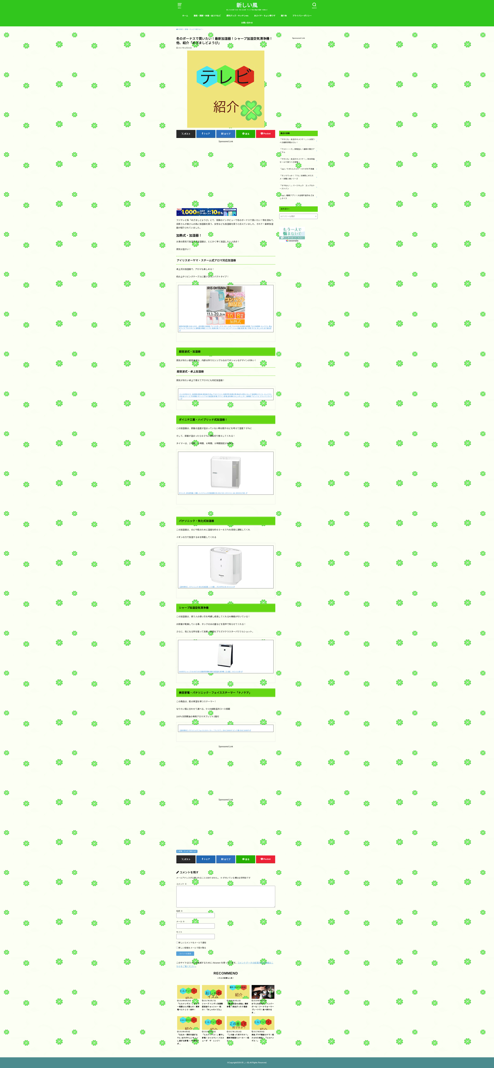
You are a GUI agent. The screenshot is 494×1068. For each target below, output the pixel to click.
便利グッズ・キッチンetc (237, 16)
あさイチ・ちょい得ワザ (264, 16)
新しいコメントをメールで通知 (192, 943)
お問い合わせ (247, 23)
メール (180, 922)
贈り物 (284, 16)
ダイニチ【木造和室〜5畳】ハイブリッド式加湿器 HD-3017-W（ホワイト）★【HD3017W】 (212, 493)
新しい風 (247, 5)
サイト (179, 932)
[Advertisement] (225, 168)
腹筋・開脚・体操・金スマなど (207, 16)
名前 (179, 911)
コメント (181, 884)
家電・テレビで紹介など (188, 851)
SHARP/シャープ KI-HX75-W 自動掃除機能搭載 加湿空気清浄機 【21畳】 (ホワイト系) (210, 672)
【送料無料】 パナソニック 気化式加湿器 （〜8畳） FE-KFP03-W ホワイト (206, 587)
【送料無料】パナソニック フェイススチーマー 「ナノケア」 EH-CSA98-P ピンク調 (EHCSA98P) (214, 730)
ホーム (185, 16)
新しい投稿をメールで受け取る (192, 948)
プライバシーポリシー (302, 16)
